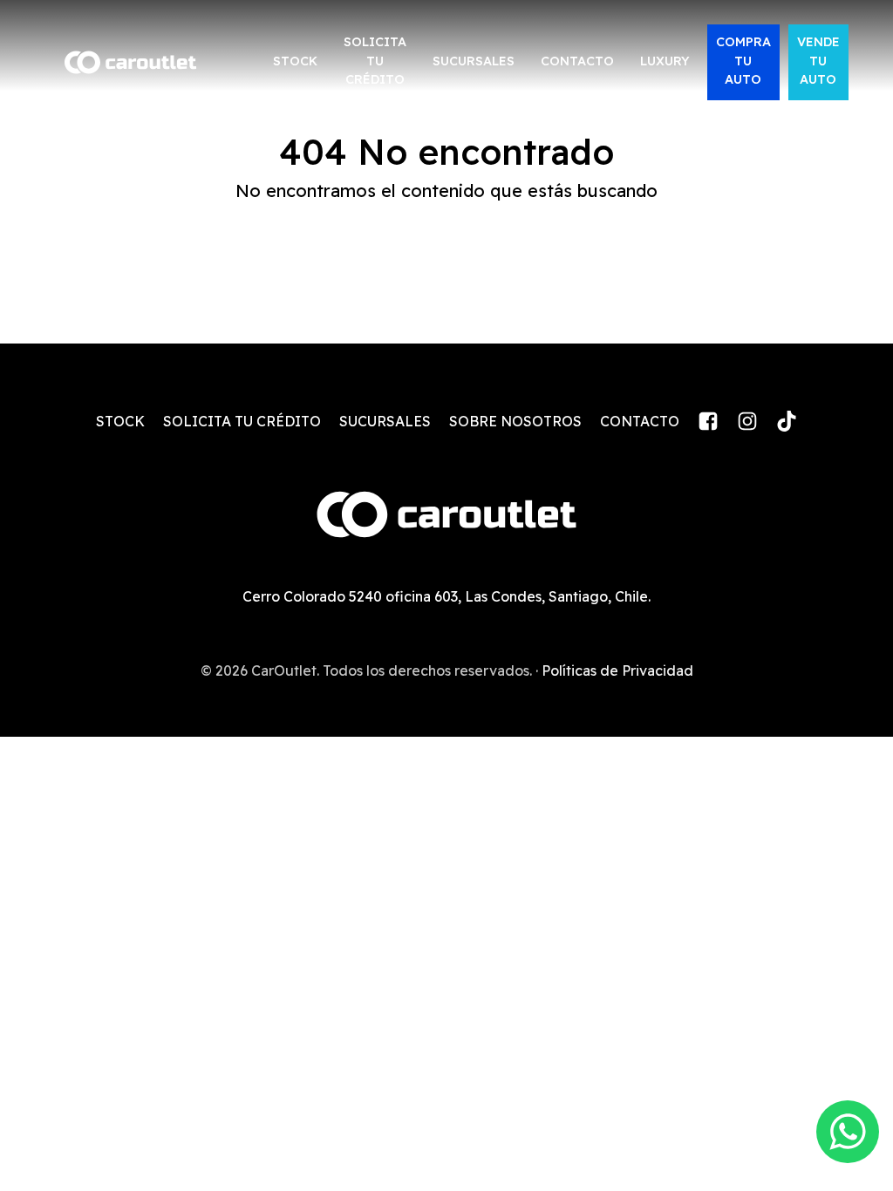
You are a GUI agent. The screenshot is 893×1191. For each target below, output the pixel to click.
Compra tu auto (743, 60)
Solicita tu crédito (375, 60)
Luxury (665, 61)
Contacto (577, 61)
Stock (295, 61)
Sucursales (474, 61)
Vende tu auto (818, 60)
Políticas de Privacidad (617, 670)
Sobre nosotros (515, 421)
